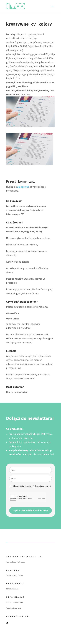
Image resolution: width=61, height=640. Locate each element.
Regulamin (26, 486)
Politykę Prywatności (42, 486)
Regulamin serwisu (13, 608)
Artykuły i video (12, 589)
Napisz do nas (16, 391)
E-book (22, 562)
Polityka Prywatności (14, 602)
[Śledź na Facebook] (7, 623)
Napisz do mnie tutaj (14, 575)
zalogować (23, 186)
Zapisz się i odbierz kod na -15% (30, 510)
